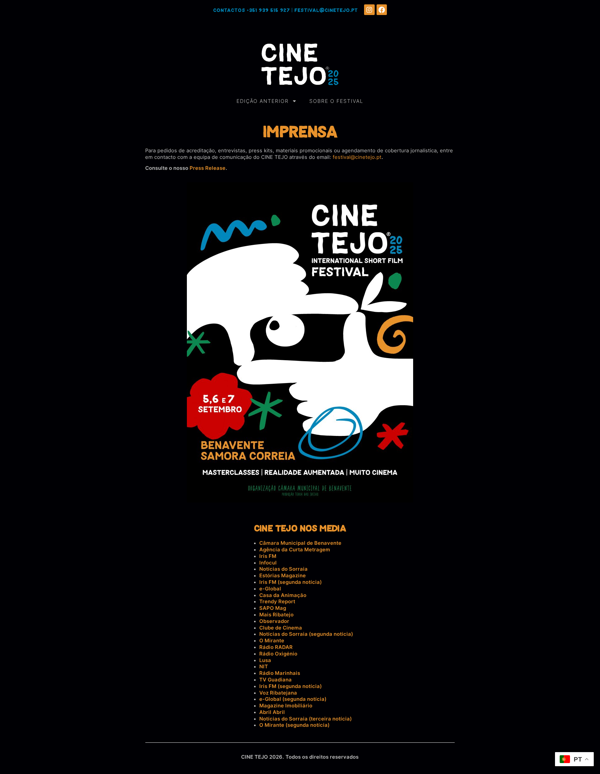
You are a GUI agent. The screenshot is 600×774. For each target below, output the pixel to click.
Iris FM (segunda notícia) (290, 582)
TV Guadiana (275, 679)
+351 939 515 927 (268, 10)
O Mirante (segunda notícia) (294, 725)
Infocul (268, 562)
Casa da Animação (283, 595)
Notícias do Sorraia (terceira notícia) (305, 719)
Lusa (265, 660)
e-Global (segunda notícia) (293, 699)
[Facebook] (382, 9)
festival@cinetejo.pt (326, 10)
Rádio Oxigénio (278, 653)
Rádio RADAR (276, 647)
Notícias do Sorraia (283, 569)
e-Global (270, 588)
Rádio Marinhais (279, 673)
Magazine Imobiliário (285, 705)
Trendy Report (277, 601)
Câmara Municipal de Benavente (300, 543)
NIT (263, 666)
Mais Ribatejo (276, 614)
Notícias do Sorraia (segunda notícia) (306, 634)
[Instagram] (369, 9)
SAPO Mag (272, 608)
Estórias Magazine (282, 575)
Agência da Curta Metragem (294, 549)
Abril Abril (272, 712)
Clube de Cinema (280, 628)
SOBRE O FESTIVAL (336, 101)
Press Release (208, 168)
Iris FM (268, 556)
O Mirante (271, 640)
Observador (274, 621)
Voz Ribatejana (278, 693)
